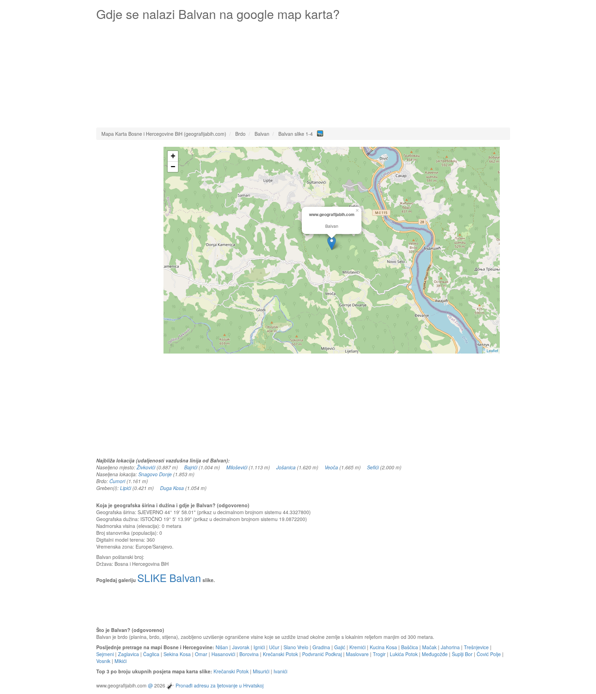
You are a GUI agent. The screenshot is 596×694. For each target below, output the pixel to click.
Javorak (240, 647)
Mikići (121, 660)
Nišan (222, 647)
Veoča (331, 467)
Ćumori (117, 481)
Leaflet (492, 350)
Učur (274, 647)
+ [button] (173, 156)
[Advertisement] (303, 72)
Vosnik (103, 660)
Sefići (373, 467)
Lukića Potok (404, 654)
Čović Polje (489, 654)
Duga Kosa (172, 487)
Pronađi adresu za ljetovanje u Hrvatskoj (220, 685)
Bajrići (190, 467)
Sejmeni (105, 654)
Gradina (321, 647)
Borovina (249, 654)
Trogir (379, 654)
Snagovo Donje (155, 474)
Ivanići (280, 671)
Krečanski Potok (280, 654)
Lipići (125, 487)
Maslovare (357, 654)
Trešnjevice (476, 647)
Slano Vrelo (296, 647)
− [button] (173, 166)
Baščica (409, 647)
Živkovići (146, 467)
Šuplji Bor (462, 654)
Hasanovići (223, 654)
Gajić (339, 647)
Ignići (259, 647)
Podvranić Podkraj (322, 654)
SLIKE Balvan (169, 577)
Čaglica (151, 654)
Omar (201, 654)
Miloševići (236, 467)
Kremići (357, 647)
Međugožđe (435, 654)
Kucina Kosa (383, 647)
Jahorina (450, 647)
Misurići (261, 671)
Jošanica (286, 467)
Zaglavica (128, 654)
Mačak (429, 647)
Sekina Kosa (177, 654)
